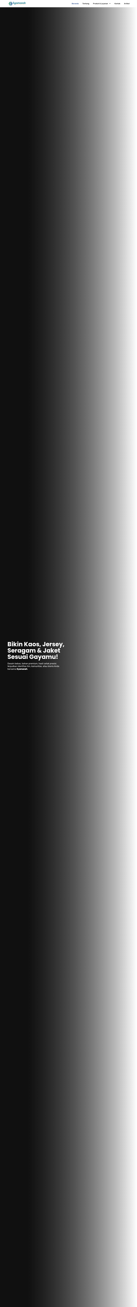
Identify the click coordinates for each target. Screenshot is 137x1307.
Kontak (117, 4)
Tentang (85, 4)
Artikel (127, 4)
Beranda (75, 4)
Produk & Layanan (100, 4)
